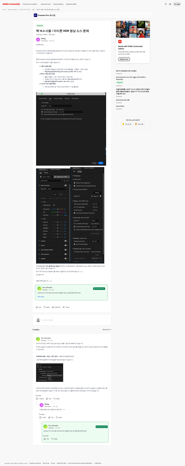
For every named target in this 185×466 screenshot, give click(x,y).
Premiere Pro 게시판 (24, 9)
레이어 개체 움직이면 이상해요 (126, 71)
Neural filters (120, 106)
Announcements (46, 4)
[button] (177, 4)
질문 (33, 9)
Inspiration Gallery (71, 4)
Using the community (35, 463)
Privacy (53, 463)
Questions (119, 73)
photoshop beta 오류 (123, 100)
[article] (72, 368)
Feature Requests (58, 4)
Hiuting (43, 38)
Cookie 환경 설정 (61, 463)
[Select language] (170, 4)
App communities (12, 9)
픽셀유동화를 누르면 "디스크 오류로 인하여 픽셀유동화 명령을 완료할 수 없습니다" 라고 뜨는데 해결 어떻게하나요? (133, 91)
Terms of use (46, 463)
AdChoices (98, 463)
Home (4, 9)
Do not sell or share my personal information (80, 463)
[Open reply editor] (72, 319)
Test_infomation (47, 287)
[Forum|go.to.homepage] (11, 4)
